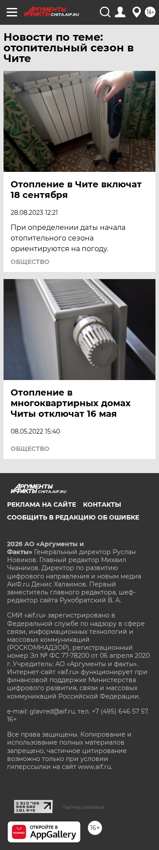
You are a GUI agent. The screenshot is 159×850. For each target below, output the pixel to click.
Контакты (102, 504)
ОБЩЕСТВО (30, 262)
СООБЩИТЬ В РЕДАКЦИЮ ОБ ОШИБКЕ (73, 517)
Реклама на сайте (41, 504)
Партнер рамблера (83, 807)
